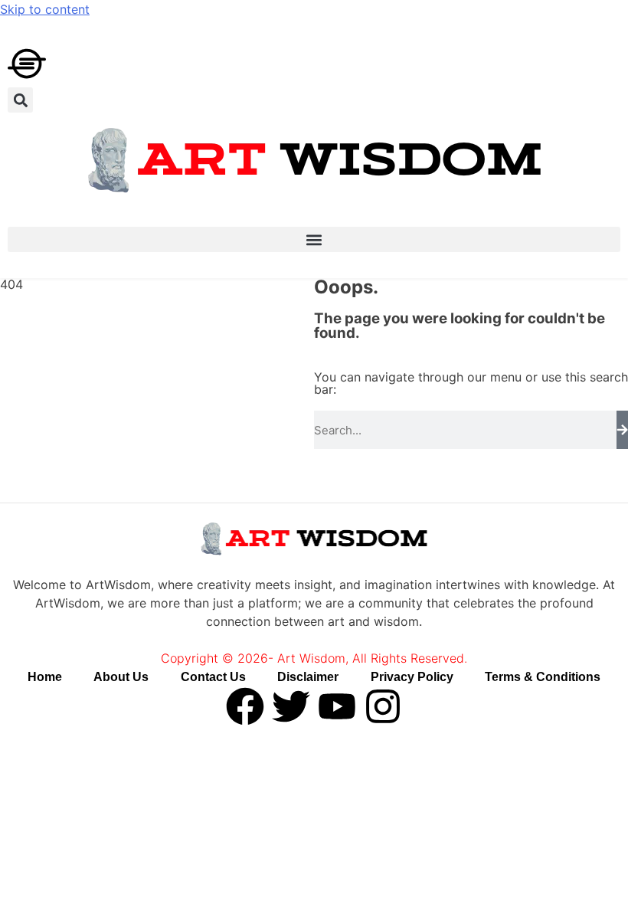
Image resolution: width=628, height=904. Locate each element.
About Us (121, 676)
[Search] (622, 430)
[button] (20, 100)
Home (45, 676)
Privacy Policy (412, 676)
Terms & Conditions (542, 676)
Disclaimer (308, 676)
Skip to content (45, 9)
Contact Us (213, 676)
